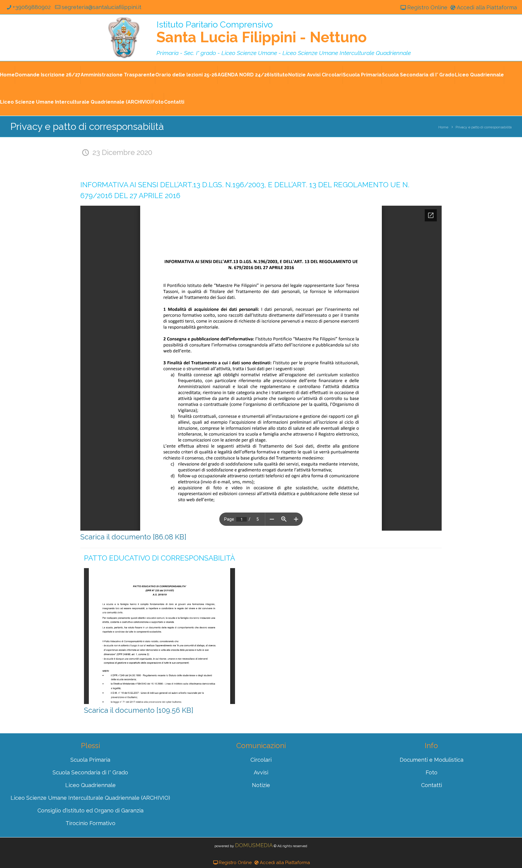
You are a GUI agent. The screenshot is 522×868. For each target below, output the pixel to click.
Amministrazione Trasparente (118, 75)
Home (7, 75)
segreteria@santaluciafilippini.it (101, 7)
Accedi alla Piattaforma (487, 7)
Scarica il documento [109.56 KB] (138, 710)
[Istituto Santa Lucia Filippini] (124, 38)
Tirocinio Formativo (90, 823)
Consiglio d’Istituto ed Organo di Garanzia (90, 810)
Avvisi (261, 772)
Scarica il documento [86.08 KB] (133, 536)
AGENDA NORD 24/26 (244, 75)
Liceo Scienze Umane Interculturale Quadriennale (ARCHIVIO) (76, 102)
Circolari (261, 760)
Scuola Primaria (362, 75)
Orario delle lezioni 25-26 (186, 75)
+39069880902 (32, 7)
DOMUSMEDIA (254, 845)
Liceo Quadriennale (479, 75)
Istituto (279, 75)
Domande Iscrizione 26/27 (47, 75)
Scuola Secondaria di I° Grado (418, 75)
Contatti (174, 102)
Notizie (261, 785)
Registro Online (427, 7)
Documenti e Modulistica (431, 760)
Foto (158, 102)
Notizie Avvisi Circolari (315, 75)
